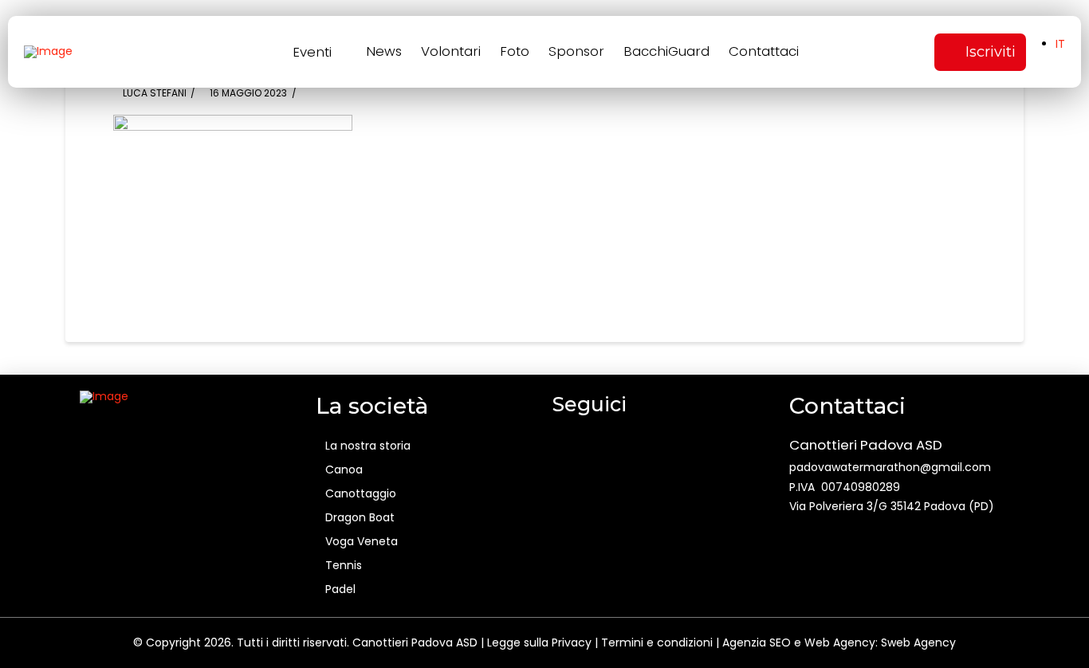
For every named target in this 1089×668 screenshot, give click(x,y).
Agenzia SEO (756, 642)
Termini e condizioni (657, 642)
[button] (322, 52)
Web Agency (839, 642)
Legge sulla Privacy (539, 642)
